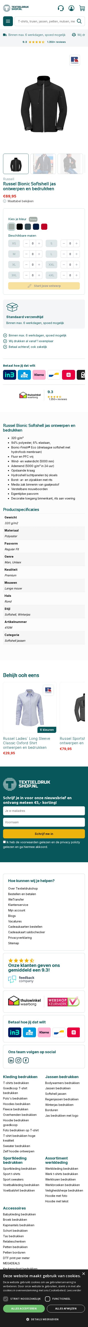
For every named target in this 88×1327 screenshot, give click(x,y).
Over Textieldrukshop (23, 888)
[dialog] (44, 1298)
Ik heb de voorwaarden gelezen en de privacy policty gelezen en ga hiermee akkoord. (41, 844)
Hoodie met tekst (56, 1201)
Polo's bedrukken (15, 1098)
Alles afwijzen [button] (66, 1308)
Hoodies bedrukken (16, 1104)
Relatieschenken (14, 1241)
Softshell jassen (55, 1093)
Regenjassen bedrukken (62, 1099)
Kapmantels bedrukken (18, 1225)
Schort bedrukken (15, 1230)
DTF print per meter (16, 1258)
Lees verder (74, 1290)
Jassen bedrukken (58, 1088)
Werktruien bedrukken (60, 1179)
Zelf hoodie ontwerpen (18, 1151)
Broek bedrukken (15, 1219)
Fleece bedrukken (15, 1109)
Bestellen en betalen (22, 894)
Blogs (12, 916)
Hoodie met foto (56, 1195)
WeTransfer (16, 899)
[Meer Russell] (74, 60)
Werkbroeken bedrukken (62, 1185)
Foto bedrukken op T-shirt (21, 1130)
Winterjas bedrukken (59, 1104)
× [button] (83, 1273)
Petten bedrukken (15, 1247)
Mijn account (16, 910)
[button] (44, 1319)
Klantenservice (18, 904)
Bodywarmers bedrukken (62, 1083)
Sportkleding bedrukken (19, 1168)
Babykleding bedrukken (19, 1214)
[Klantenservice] (61, 8)
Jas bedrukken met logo (61, 1115)
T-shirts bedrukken (16, 1083)
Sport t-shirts (11, 1174)
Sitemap (13, 943)
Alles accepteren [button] (24, 1308)
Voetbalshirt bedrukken (19, 1190)
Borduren (51, 1110)
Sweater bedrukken (16, 1146)
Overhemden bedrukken (20, 1114)
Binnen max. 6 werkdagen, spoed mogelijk (36, 35)
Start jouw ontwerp (47, 285)
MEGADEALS (11, 1263)
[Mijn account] (71, 8)
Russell (8, 179)
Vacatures (15, 921)
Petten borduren (14, 1252)
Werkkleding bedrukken (61, 1168)
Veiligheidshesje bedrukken (64, 1190)
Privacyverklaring (20, 937)
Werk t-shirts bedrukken (61, 1174)
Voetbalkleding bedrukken (21, 1185)
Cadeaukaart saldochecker (26, 932)
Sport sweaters (13, 1179)
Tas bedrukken (13, 1236)
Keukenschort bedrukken (20, 1268)
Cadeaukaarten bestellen (25, 926)
